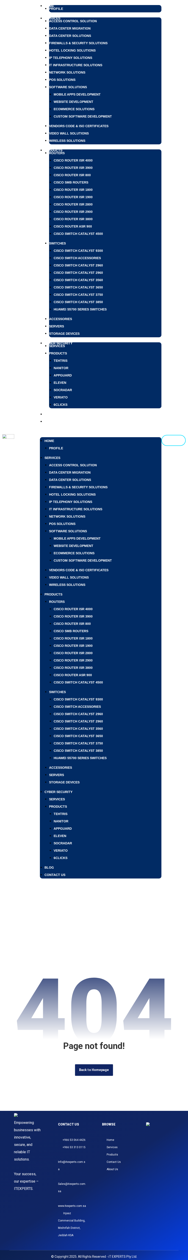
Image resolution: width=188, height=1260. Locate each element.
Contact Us (54, 421)
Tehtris (60, 360)
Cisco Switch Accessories (77, 258)
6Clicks (60, 404)
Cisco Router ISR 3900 (73, 168)
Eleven (60, 382)
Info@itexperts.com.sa (71, 1165)
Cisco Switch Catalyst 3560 (78, 280)
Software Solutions (68, 87)
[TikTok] (168, 1146)
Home (49, 441)
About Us (112, 1169)
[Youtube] (163, 1153)
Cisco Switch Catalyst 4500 (78, 234)
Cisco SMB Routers (71, 182)
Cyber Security (58, 792)
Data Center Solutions (70, 36)
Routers (57, 153)
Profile (56, 9)
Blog (49, 867)
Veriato (61, 397)
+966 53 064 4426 (74, 1140)
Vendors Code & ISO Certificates (78, 126)
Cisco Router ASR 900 (73, 226)
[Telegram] (157, 1153)
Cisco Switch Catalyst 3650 (78, 287)
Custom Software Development (83, 116)
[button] (100, 429)
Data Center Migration (70, 28)
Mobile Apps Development (77, 94)
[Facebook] (157, 1146)
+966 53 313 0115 (74, 1147)
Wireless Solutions (67, 141)
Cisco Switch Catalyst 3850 (78, 302)
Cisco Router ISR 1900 (73, 197)
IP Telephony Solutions (70, 58)
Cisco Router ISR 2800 (73, 204)
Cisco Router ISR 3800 (73, 219)
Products (53, 150)
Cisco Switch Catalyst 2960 (78, 265)
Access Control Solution (73, 21)
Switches (57, 243)
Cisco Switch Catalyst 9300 (78, 251)
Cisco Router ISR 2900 (73, 212)
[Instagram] (152, 1146)
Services (57, 346)
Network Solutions (67, 72)
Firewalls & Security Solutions (78, 43)
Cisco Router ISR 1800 (73, 190)
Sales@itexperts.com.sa (72, 1187)
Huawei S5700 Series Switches (80, 309)
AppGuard (63, 375)
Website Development (73, 102)
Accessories (60, 319)
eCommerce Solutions (74, 109)
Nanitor (61, 368)
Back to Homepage (94, 1070)
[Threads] (163, 1146)
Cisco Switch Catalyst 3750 (78, 294)
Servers (56, 326)
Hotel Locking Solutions (72, 50)
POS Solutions (62, 80)
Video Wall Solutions (69, 133)
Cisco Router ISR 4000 (73, 160)
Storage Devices (64, 333)
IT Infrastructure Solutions (75, 65)
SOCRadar (63, 390)
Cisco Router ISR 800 (72, 175)
